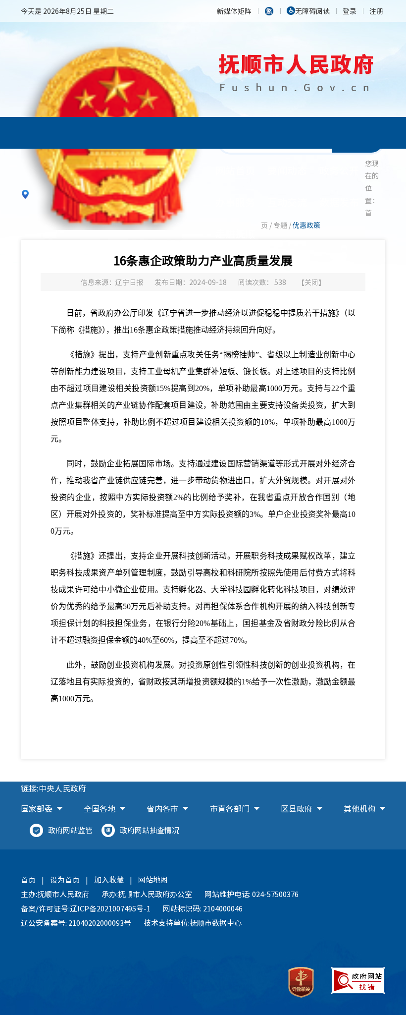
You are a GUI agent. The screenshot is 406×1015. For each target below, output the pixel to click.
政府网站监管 (70, 830)
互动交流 (287, 202)
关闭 (311, 282)
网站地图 (153, 879)
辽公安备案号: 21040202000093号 (76, 922)
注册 (376, 11)
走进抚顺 (235, 233)
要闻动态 (287, 170)
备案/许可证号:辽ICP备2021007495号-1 (86, 908)
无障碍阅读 (312, 11)
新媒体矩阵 (234, 11)
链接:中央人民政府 (53, 788)
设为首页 (65, 879)
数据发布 (339, 202)
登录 (349, 11)
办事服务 (235, 202)
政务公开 (339, 170)
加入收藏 (109, 879)
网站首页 (235, 170)
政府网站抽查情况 (149, 830)
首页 (28, 879)
